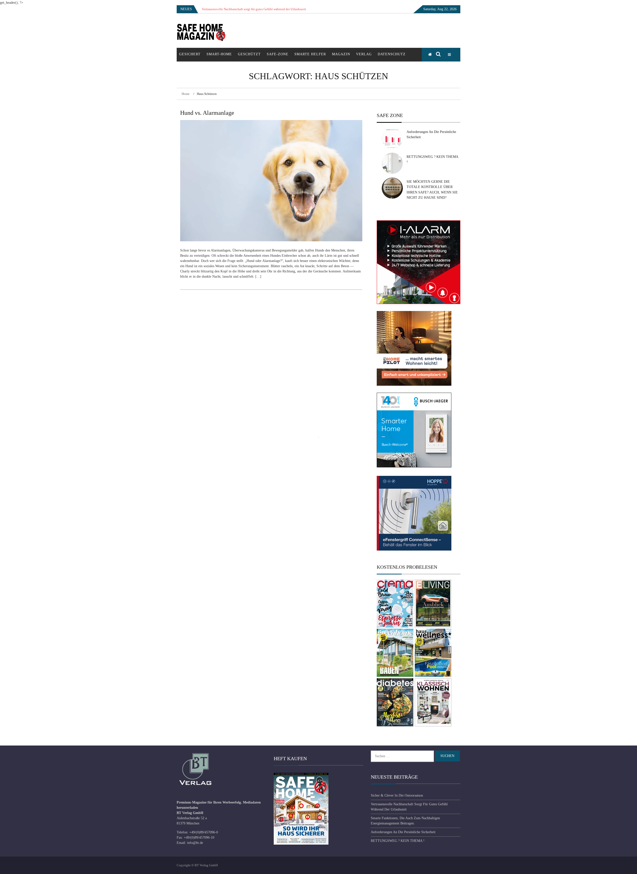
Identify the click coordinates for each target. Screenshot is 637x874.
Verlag (364, 54)
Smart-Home (219, 54)
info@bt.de (195, 843)
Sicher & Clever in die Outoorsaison (397, 795)
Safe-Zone (277, 54)
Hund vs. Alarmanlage (207, 113)
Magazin (341, 54)
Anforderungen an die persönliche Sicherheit (403, 832)
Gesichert (190, 54)
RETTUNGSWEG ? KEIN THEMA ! (398, 841)
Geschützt (249, 54)
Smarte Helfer (310, 54)
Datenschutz (392, 54)
